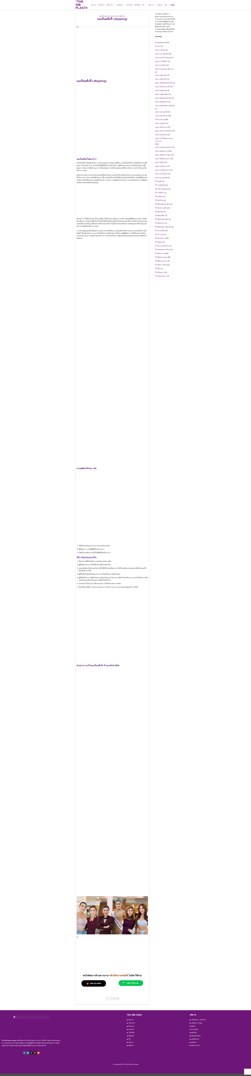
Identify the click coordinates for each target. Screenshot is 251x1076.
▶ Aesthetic (130, 1029)
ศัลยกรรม (110, 5)
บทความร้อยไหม (161, 135)
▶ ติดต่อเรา (130, 1045)
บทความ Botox (160, 50)
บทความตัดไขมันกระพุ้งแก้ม (165, 105)
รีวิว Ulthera (159, 196)
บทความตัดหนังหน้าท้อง (163, 98)
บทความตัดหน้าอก (161, 102)
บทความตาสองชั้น (161, 112)
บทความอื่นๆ (159, 162)
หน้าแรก (93, 5)
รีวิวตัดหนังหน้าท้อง (161, 219)
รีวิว (143, 5)
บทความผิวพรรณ (161, 127)
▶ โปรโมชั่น (131, 1032)
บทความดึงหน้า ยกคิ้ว (162, 87)
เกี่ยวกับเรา (101, 5)
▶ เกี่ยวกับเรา (131, 1023)
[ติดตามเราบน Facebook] (24, 1053)
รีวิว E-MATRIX (160, 185)
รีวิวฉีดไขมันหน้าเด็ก (162, 204)
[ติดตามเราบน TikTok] (31, 1053)
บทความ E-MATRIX (162, 54)
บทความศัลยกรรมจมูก (163, 155)
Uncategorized (160, 42)
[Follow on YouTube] (38, 1053)
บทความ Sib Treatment (163, 57)
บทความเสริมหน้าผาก (162, 170)
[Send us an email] (35, 1053)
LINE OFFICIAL (132, 983)
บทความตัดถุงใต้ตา (161, 94)
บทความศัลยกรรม (120, 16)
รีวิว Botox (158, 181)
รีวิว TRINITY (159, 193)
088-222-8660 (93, 983)
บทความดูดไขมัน (161, 90)
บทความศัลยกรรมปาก (163, 158)
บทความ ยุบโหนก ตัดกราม (164, 69)
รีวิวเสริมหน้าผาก (161, 276)
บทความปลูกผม (160, 123)
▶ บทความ (130, 1042)
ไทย (171, 5)
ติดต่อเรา (160, 5)
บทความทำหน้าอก (103, 16)
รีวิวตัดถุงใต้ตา (160, 215)
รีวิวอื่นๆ (158, 268)
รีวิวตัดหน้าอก (160, 223)
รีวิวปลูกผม (159, 242)
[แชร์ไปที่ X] (110, 998)
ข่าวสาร (158, 46)
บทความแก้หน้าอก (161, 174)
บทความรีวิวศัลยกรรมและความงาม (164, 140)
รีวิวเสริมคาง (159, 272)
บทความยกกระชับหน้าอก (164, 131)
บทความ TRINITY (161, 61)
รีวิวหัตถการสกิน (160, 265)
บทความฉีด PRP (161, 79)
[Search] (166, 5)
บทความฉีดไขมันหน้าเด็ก (164, 83)
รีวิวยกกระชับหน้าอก (162, 246)
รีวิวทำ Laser (159, 234)
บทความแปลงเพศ (161, 177)
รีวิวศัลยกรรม (159, 253)
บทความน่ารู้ (112, 16)
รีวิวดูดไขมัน (159, 212)
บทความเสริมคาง (161, 166)
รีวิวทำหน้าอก (160, 238)
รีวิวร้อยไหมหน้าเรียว (162, 249)
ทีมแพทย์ (137, 5)
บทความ (150, 5)
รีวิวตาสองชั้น (159, 230)
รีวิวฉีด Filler (159, 200)
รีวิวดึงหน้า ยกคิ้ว (161, 208)
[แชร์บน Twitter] (114, 998)
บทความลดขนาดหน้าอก (163, 147)
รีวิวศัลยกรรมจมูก (161, 257)
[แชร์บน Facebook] (107, 998)
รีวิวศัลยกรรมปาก (161, 261)
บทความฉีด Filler (161, 75)
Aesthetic (119, 5)
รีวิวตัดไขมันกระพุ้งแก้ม (163, 227)
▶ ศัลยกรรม (130, 1026)
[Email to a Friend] (117, 998)
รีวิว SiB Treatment (161, 189)
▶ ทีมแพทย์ (130, 1036)
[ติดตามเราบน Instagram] (27, 1053)
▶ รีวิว (129, 1039)
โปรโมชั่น (129, 5)
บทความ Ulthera (160, 65)
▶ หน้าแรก (130, 1020)
